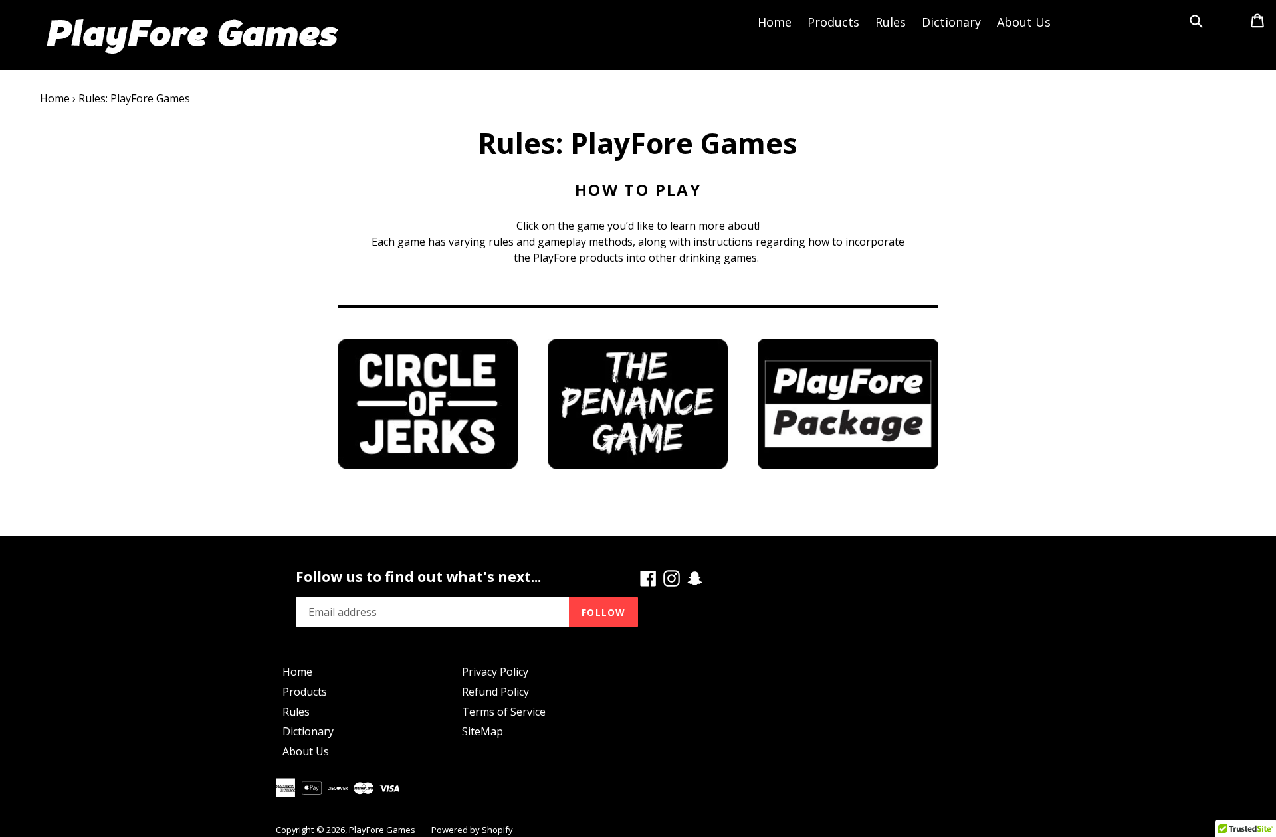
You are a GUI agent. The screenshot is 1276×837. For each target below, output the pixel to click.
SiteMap (482, 731)
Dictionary (951, 22)
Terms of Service (504, 711)
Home (775, 22)
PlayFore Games (382, 830)
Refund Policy (495, 691)
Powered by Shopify (472, 830)
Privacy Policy (495, 671)
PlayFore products (578, 257)
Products (833, 22)
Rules (890, 22)
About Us (1024, 22)
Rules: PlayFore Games (134, 98)
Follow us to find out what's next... (418, 577)
